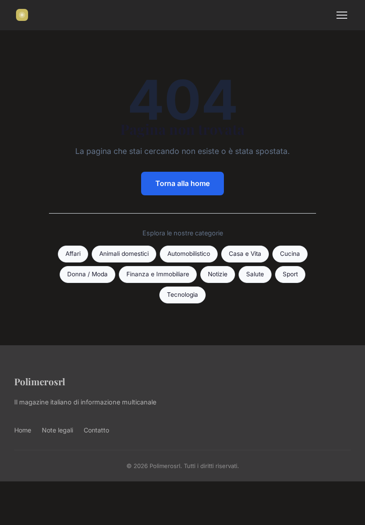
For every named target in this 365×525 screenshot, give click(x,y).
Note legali (57, 430)
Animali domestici (124, 253)
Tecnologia (182, 294)
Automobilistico (188, 253)
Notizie (217, 274)
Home (22, 430)
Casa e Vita (245, 253)
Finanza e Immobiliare (157, 274)
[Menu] (342, 15)
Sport (290, 274)
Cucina (290, 253)
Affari (73, 253)
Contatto (96, 430)
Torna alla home (182, 183)
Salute (255, 274)
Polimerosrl (39, 381)
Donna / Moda (87, 274)
